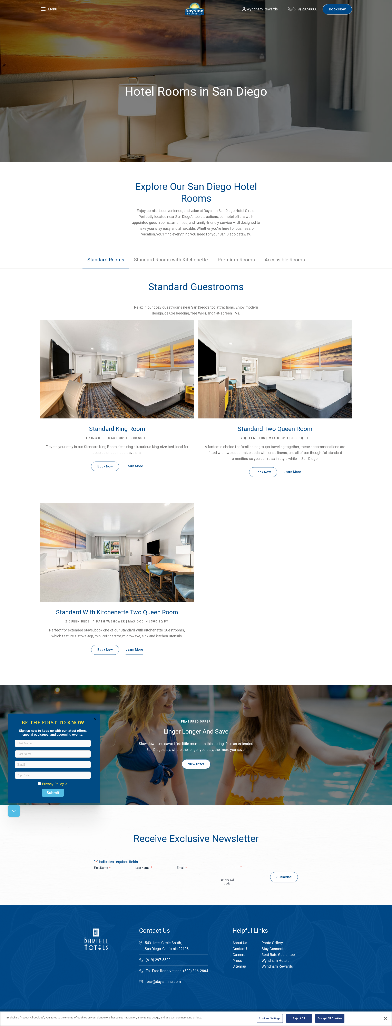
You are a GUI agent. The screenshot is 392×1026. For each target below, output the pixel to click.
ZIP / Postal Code (227, 881)
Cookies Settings (270, 1018)
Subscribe (284, 877)
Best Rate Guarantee (278, 954)
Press (237, 960)
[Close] (385, 1018)
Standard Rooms (105, 260)
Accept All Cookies (329, 1018)
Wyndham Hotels (276, 960)
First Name (102, 868)
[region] (196, 1019)
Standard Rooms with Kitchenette (171, 260)
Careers (239, 954)
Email (182, 868)
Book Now (337, 9)
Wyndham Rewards (277, 966)
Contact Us (242, 949)
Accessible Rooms (285, 260)
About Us (240, 943)
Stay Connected (274, 949)
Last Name (144, 868)
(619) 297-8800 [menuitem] (304, 9)
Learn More (134, 466)
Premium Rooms (236, 260)
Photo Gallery (272, 943)
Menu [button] (52, 9)
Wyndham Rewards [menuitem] (262, 9)
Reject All (299, 1018)
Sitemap (239, 966)
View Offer (196, 764)
